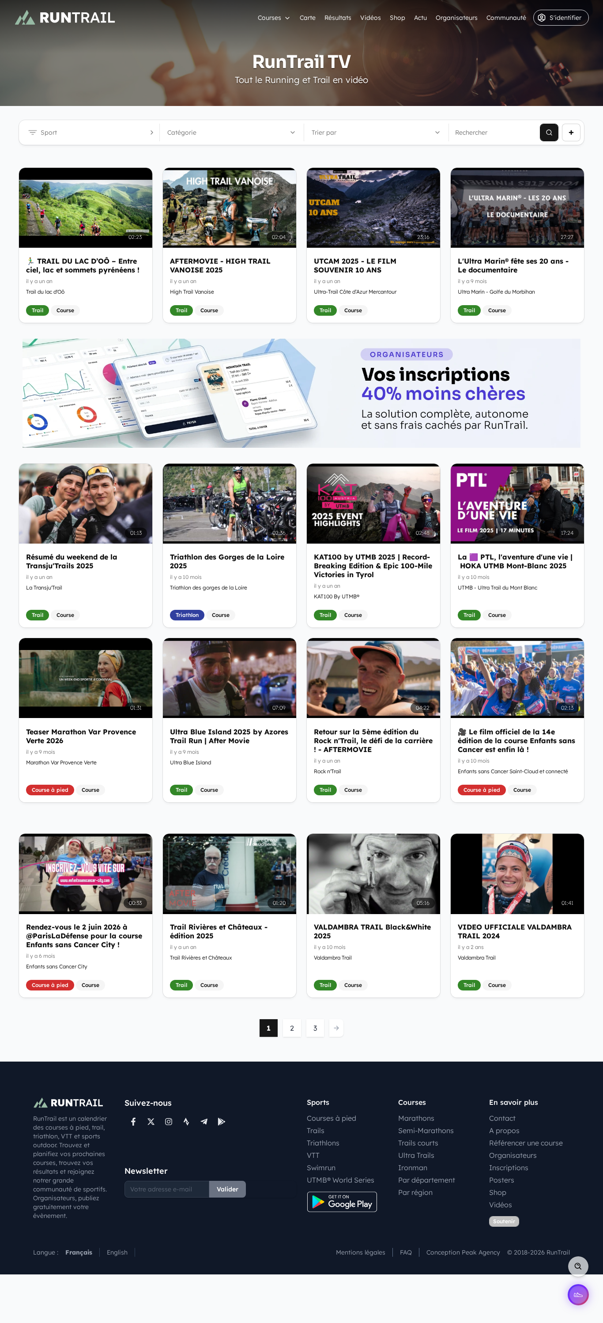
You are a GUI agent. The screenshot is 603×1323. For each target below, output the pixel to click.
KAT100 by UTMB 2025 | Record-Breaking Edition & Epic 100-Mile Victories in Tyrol (373, 565)
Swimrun (321, 1167)
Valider (227, 1189)
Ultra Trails (416, 1155)
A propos (504, 1130)
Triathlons (323, 1142)
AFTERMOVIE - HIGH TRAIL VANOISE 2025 (220, 265)
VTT (313, 1155)
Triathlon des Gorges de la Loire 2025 (227, 561)
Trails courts (418, 1142)
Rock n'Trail (327, 770)
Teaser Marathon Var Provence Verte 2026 (81, 736)
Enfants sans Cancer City (56, 967)
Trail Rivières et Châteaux (201, 958)
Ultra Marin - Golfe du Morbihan (496, 291)
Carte (308, 18)
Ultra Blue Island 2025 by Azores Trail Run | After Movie (229, 736)
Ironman (412, 1167)
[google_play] (221, 1121)
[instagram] (168, 1121)
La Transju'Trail (44, 587)
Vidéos (370, 18)
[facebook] (133, 1121)
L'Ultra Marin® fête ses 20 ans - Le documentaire (513, 265)
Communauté (506, 18)
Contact (502, 1118)
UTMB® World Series (340, 1180)
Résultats (337, 18)
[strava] (186, 1121)
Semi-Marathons (426, 1130)
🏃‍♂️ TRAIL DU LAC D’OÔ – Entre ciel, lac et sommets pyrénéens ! (82, 265)
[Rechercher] (549, 132)
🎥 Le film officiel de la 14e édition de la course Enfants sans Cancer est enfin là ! (516, 740)
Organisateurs (457, 18)
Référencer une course (526, 1142)
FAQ (406, 1252)
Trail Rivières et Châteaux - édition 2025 (219, 932)
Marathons (416, 1118)
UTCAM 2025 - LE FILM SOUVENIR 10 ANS (355, 265)
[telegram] (204, 1121)
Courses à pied (331, 1118)
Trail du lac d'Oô (45, 291)
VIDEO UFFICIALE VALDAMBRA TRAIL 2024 (515, 932)
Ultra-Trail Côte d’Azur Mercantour (355, 291)
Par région (415, 1192)
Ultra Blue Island (190, 762)
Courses (269, 18)
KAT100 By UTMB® (336, 596)
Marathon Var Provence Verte (61, 762)
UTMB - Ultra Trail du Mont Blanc (497, 587)
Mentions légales (360, 1252)
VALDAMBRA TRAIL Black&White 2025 (372, 932)
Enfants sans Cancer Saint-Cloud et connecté (513, 770)
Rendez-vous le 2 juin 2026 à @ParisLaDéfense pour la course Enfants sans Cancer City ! (84, 936)
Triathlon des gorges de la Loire (208, 587)
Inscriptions (508, 1167)
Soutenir (504, 1221)
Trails (315, 1130)
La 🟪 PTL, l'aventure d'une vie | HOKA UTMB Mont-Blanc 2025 (515, 561)
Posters (501, 1180)
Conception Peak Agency (463, 1252)
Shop (397, 18)
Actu (420, 18)
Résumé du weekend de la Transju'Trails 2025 (71, 561)
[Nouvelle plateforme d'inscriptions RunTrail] (301, 393)
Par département (426, 1180)
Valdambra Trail (333, 958)
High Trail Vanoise (192, 291)
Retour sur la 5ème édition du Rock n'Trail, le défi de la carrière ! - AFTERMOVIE (373, 740)
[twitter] (151, 1121)
